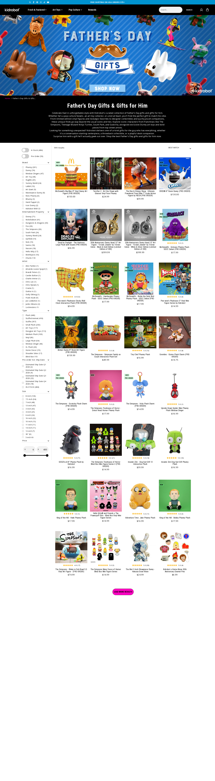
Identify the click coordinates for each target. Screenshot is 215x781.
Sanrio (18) (30, 245)
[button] (189, 9)
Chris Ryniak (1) (32, 285)
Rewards (92, 9)
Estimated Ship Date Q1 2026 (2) (36, 365)
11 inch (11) (31, 424)
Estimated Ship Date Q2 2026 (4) (36, 371)
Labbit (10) (30, 186)
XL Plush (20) (31, 347)
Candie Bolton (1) (33, 275)
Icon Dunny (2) (32, 205)
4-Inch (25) (30, 412)
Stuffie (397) (31, 321)
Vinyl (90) (29, 337)
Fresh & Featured (36, 9)
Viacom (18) (31, 248)
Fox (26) (29, 226)
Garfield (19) (31, 239)
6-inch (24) (30, 415)
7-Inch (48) (30, 402)
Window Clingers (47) (35, 173)
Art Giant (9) (31, 189)
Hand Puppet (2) (32, 202)
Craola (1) (30, 288)
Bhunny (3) (30, 199)
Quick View (81, 160)
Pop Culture (74, 9)
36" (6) (28, 434)
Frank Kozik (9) (32, 297)
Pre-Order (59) (26, 156)
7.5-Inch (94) (31, 399)
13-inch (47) (31, 405)
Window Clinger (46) (34, 344)
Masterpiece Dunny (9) (35, 192)
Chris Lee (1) (31, 282)
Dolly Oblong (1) (33, 294)
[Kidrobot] (12, 9)
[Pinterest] (37, 2)
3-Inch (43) (30, 409)
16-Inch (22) (31, 418)
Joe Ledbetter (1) (33, 301)
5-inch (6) (30, 437)
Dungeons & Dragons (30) (37, 223)
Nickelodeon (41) (33, 219)
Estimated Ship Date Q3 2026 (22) (36, 377)
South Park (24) (32, 232)
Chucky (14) (31, 258)
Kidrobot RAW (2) (33, 208)
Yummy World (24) (33, 183)
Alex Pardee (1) (32, 266)
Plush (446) (30, 315)
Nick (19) (29, 242)
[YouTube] (48, 2)
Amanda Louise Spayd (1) (36, 269)
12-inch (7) (30, 431)
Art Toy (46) (31, 177)
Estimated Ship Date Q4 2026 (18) (36, 382)
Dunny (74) (30, 170)
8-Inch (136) (31, 396)
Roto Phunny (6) (32, 196)
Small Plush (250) (33, 325)
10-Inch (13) (31, 421)
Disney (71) (30, 216)
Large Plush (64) (33, 340)
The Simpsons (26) (34, 229)
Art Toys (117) (32, 328)
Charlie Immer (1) (33, 278)
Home (7, 98)
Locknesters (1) (32, 307)
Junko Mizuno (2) (33, 304)
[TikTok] (44, 2)
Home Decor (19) (33, 350)
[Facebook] (33, 2)
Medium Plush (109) (34, 334)
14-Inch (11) (31, 428)
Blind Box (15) (32, 356)
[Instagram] (40, 2)
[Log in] (201, 10)
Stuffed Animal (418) (34, 318)
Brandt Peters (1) (33, 272)
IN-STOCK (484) (32, 387)
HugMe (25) (31, 180)
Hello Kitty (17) (32, 251)
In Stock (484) (26, 150)
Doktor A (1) (31, 291)
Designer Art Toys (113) (36, 331)
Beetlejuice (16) (32, 254)
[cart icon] (207, 10)
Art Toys (57, 9)
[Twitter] (29, 2)
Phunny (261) (31, 167)
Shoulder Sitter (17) (34, 353)
